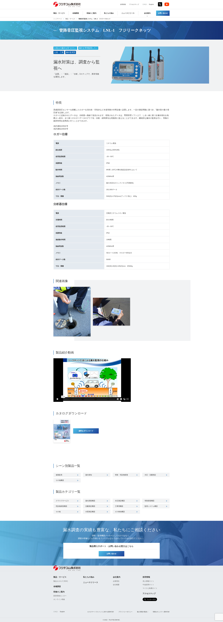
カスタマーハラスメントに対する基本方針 (100, 612)
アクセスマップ (134, 4)
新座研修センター (59, 596)
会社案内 (147, 13)
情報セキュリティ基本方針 (161, 612)
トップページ (57, 19)
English (151, 4)
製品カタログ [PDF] (60, 581)
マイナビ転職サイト (150, 588)
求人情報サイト (148, 581)
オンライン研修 (59, 599)
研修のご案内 (91, 13)
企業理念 (116, 581)
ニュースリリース (127, 13)
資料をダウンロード (86, 431)
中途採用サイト (148, 585)
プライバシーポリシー (125, 612)
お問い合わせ (163, 13)
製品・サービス (59, 13)
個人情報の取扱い (142, 612)
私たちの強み (109, 13)
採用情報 (123, 4)
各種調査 (75, 13)
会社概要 (116, 585)
